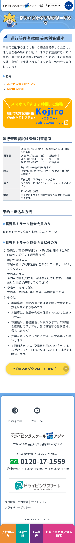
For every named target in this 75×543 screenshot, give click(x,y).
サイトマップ (39, 502)
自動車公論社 (15, 89)
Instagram (15, 421)
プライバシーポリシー (18, 507)
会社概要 (23, 502)
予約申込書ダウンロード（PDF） (35, 369)
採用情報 (10, 502)
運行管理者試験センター (22, 84)
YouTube (37, 421)
